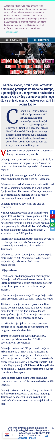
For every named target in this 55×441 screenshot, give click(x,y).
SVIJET (30, 54)
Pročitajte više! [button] (12, 32)
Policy (32, 437)
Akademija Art (20, 54)
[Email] (52, 229)
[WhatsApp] (52, 225)
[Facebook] (52, 212)
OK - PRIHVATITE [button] (41, 40)
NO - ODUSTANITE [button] (13, 40)
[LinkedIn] (52, 220)
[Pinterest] (52, 216)
